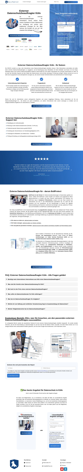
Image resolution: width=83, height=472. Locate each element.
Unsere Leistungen (41, 1)
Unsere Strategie (27, 1)
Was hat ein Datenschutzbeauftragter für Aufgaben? (24, 299)
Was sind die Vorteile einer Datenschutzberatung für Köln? (26, 284)
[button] (11, 170)
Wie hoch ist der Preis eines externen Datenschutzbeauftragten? (28, 289)
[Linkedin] (65, 469)
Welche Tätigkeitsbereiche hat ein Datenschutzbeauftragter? (26, 309)
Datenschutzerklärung (62, 36)
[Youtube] (62, 469)
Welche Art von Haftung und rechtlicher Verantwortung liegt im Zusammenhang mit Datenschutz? (38, 304)
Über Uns (56, 1)
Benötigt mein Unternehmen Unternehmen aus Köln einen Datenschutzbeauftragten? (34, 279)
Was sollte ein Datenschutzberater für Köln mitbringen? (25, 294)
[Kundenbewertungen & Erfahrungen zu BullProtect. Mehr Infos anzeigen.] (24, 42)
